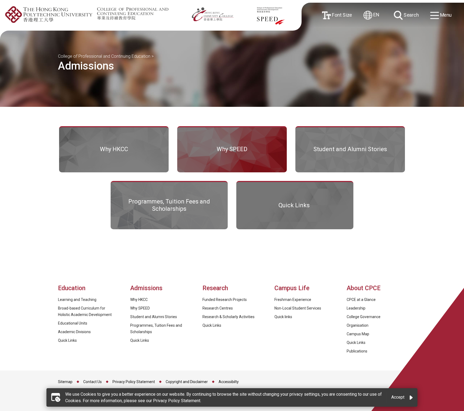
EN (375, 15)
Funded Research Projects (224, 299)
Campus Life (291, 288)
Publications (357, 351)
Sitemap (65, 382)
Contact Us (92, 382)
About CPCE (363, 288)
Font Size (341, 15)
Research (215, 288)
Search (411, 15)
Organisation (357, 325)
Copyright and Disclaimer (187, 382)
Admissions (147, 288)
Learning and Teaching (77, 299)
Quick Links (67, 340)
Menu (445, 15)
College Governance (363, 317)
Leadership (356, 308)
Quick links (283, 317)
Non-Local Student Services (297, 308)
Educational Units (72, 323)
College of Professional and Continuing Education (104, 56)
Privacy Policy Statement (134, 382)
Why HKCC (139, 299)
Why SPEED (140, 308)
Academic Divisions (74, 332)
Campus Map (358, 334)
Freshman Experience (292, 299)
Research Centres (217, 308)
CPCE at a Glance (361, 299)
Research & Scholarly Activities (228, 317)
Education (71, 288)
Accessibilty (229, 382)
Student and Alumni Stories (153, 317)
